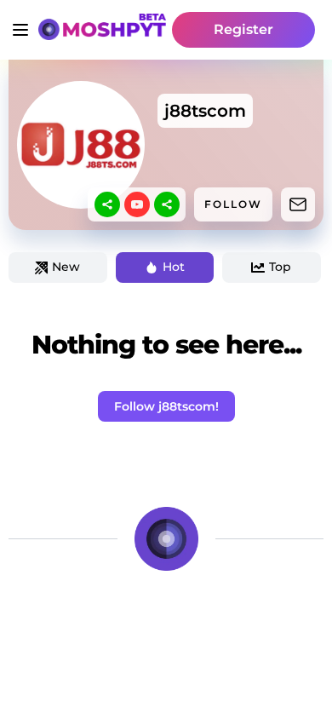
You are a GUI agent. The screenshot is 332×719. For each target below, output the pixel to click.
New (66, 266)
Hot (174, 266)
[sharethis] (107, 204)
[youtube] (137, 204)
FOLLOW (233, 204)
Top (280, 266)
